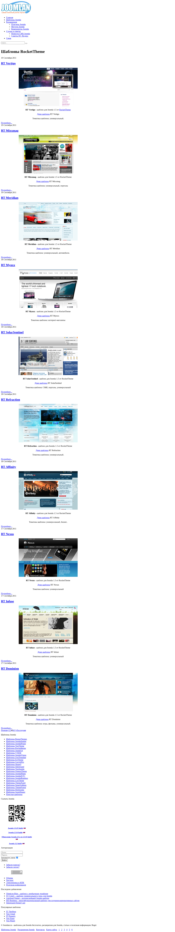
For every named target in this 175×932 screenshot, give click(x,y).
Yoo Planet (10, 921)
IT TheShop (11, 911)
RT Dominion (10, 668)
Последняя (21, 730)
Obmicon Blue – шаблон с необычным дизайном (27, 894)
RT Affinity (8, 466)
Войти (4, 860)
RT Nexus (7, 534)
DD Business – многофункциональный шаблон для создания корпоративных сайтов (42, 900)
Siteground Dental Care (15, 903)
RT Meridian (9, 197)
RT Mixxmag (9, 130)
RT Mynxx (8, 265)
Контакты (40, 930)
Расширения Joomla (26, 930)
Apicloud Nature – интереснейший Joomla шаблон (27, 898)
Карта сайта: (51, 930)
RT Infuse (7, 601)
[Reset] (26, 43)
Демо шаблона (43, 114)
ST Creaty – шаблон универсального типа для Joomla (29, 896)
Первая (4, 730)
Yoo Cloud (10, 914)
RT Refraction (10, 399)
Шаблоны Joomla (8, 930)
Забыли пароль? (13, 865)
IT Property (11, 916)
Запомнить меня (8, 858)
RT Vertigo (8, 63)
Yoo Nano (10, 918)
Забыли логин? (12, 867)
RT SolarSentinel (12, 332)
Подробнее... (6, 123)
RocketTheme (65, 110)
